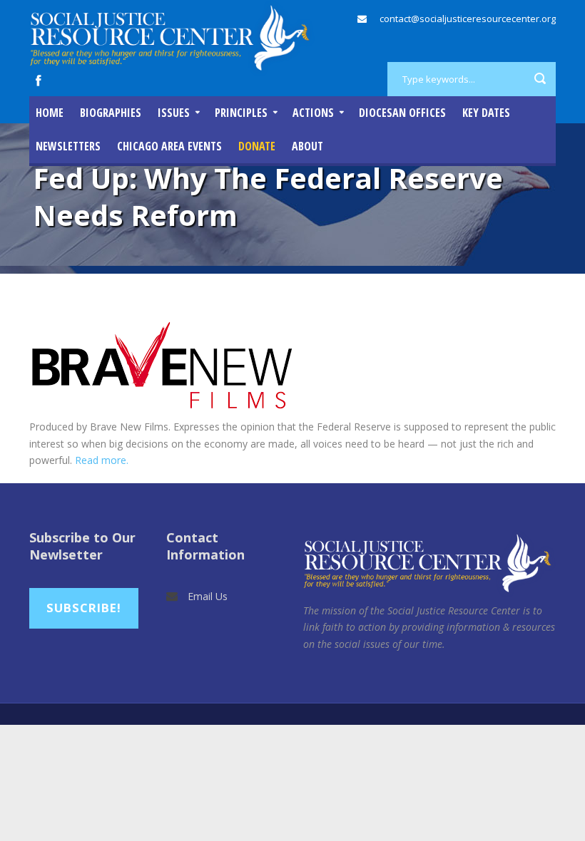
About (307, 146)
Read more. (101, 460)
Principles (241, 112)
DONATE (256, 146)
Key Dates (486, 112)
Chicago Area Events (169, 146)
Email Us (208, 596)
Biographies (110, 112)
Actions (313, 112)
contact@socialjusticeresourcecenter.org (468, 18)
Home (49, 112)
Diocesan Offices (402, 112)
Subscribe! (83, 607)
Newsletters (68, 146)
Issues (174, 112)
